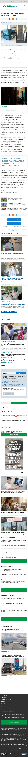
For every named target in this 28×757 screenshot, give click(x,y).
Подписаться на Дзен (8, 393)
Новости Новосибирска (14, 219)
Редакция (4, 697)
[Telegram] (16, 19)
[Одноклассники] (13, 19)
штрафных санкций (13, 186)
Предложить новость (14, 223)
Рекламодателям (6, 699)
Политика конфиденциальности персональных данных (11, 750)
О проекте (4, 695)
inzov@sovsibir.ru (19, 738)
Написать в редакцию (14, 722)
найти (19, 403)
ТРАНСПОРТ (4, 651)
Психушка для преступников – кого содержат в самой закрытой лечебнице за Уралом (13, 385)
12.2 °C (9, 1)
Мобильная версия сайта (7, 711)
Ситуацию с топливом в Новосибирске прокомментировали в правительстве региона (13, 656)
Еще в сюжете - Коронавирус (9, 311)
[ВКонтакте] (9, 19)
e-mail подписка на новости (9, 707)
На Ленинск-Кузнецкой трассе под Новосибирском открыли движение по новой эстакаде (12, 631)
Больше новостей (14, 434)
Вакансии (4, 701)
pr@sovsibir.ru (18, 739)
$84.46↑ (13, 1)
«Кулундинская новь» (14, 22)
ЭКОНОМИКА (4, 675)
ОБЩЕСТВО (10, 341)
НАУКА (8, 252)
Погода (3, 703)
